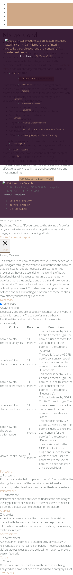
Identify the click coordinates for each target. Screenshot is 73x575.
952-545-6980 (44, 56)
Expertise (18, 99)
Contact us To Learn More (36, 179)
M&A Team (27, 84)
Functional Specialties (31, 103)
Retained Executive (20, 201)
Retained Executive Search (34, 122)
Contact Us (18, 156)
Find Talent (26, 56)
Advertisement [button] (8, 534)
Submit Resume (21, 149)
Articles (25, 90)
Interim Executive (19, 205)
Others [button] (4, 557)
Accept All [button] (25, 237)
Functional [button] (6, 471)
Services (17, 117)
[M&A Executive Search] (18, 183)
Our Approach (28, 78)
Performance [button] (8, 491)
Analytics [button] (5, 510)
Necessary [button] (6, 300)
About (16, 73)
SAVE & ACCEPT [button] (10, 573)
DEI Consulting (18, 209)
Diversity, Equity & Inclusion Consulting (39, 135)
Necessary (9, 304)
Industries (26, 109)
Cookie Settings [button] (9, 237)
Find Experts (19, 143)
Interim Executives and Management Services (43, 129)
